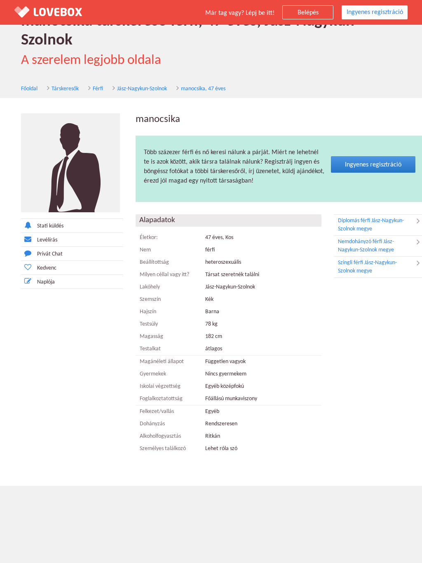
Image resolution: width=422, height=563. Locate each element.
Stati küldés (50, 226)
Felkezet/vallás (157, 411)
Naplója (46, 282)
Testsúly (149, 324)
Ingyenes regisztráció (375, 12)
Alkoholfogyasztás (160, 436)
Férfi (98, 89)
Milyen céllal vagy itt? (164, 275)
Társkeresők (65, 89)
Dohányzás (152, 424)
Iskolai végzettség (160, 386)
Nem (145, 250)
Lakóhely (150, 287)
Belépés (308, 12)
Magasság (151, 336)
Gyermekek (153, 374)
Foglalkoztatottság (161, 399)
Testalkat (150, 349)
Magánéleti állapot (162, 362)
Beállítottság (154, 262)
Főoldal (29, 89)
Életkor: (149, 238)
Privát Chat (50, 254)
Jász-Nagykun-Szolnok (142, 89)
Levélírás (47, 240)
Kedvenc (46, 268)
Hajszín (148, 312)
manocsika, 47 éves (203, 89)
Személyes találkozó (163, 449)
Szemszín (150, 299)
